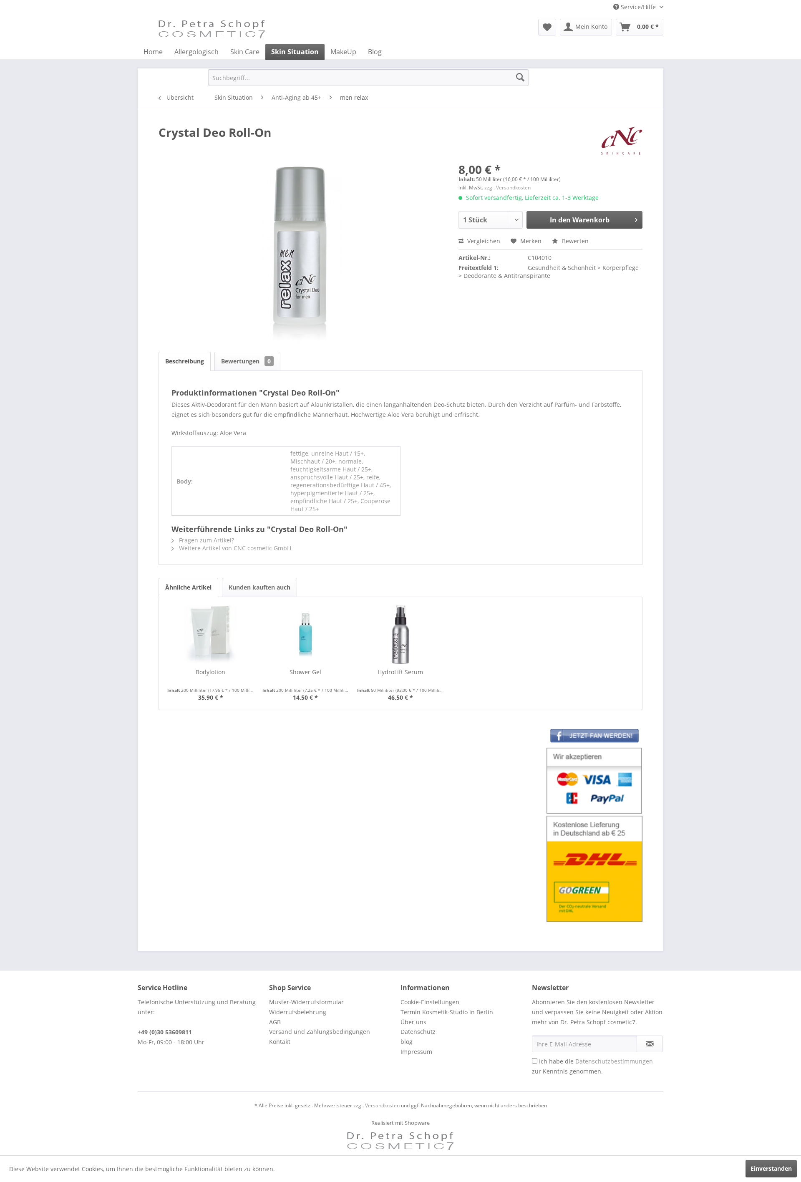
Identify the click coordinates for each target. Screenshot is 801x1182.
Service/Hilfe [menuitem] (638, 7)
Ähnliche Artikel (188, 587)
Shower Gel (305, 672)
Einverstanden (771, 1168)
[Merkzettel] (547, 27)
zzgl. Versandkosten (507, 187)
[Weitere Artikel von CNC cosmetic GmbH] (621, 140)
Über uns (413, 1022)
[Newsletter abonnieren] (650, 1044)
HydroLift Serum (400, 672)
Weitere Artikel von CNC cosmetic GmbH (234, 548)
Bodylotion (210, 672)
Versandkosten (382, 1105)
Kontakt (279, 1042)
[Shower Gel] (305, 634)
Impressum (416, 1052)
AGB (275, 1022)
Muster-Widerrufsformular (306, 1002)
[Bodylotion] (210, 634)
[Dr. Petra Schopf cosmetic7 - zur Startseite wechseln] (212, 29)
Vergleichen (483, 241)
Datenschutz (418, 1032)
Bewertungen (246, 361)
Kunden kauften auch (259, 587)
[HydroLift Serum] (400, 634)
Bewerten (574, 241)
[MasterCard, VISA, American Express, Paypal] (594, 781)
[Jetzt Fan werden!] (594, 737)
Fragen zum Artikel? (205, 540)
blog (406, 1042)
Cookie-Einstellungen (429, 1002)
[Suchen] (520, 77)
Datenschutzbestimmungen (614, 1061)
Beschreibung (184, 361)
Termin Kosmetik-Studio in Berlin (446, 1012)
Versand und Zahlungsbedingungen (319, 1032)
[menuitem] (547, 27)
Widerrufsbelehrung (297, 1012)
